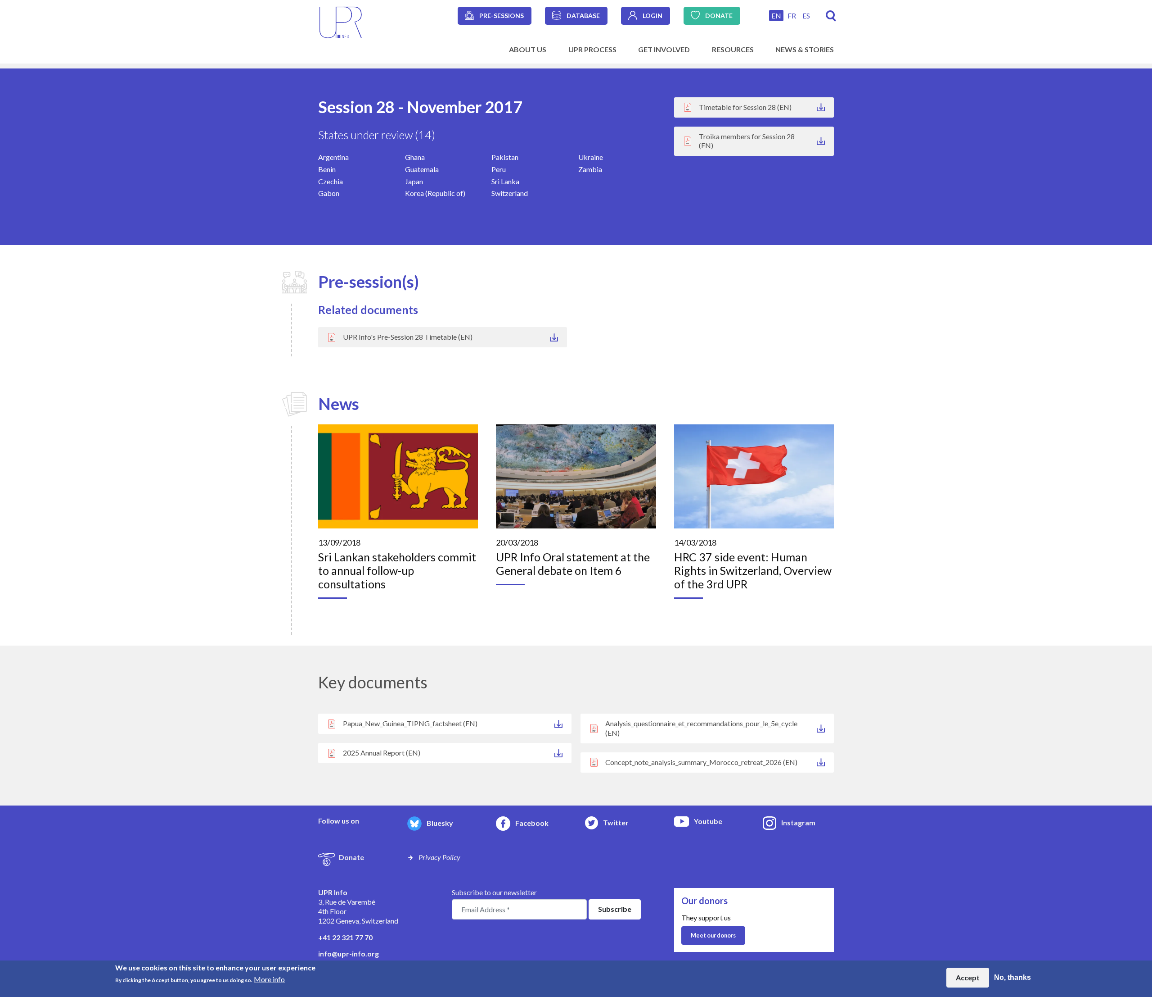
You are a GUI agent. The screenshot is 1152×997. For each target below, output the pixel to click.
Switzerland (509, 193)
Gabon (328, 193)
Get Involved (664, 49)
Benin (327, 169)
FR (792, 15)
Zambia (590, 169)
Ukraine (590, 157)
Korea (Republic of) (435, 193)
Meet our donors (713, 935)
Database (583, 15)
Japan (414, 181)
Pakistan (504, 157)
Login (652, 15)
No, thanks (1012, 977)
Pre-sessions (501, 15)
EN (776, 15)
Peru (498, 169)
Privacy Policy (439, 857)
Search (831, 16)
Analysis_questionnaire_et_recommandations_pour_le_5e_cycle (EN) (701, 728)
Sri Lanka (505, 181)
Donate (719, 15)
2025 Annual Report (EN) (381, 752)
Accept (968, 977)
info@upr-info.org (348, 953)
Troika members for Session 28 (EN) (747, 141)
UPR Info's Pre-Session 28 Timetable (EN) (407, 336)
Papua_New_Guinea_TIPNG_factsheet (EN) (410, 723)
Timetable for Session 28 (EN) (745, 107)
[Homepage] (340, 21)
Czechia (330, 181)
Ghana (415, 157)
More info (269, 979)
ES (806, 15)
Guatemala (422, 169)
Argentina (333, 157)
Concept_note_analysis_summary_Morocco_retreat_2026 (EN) (701, 762)
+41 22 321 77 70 (345, 937)
